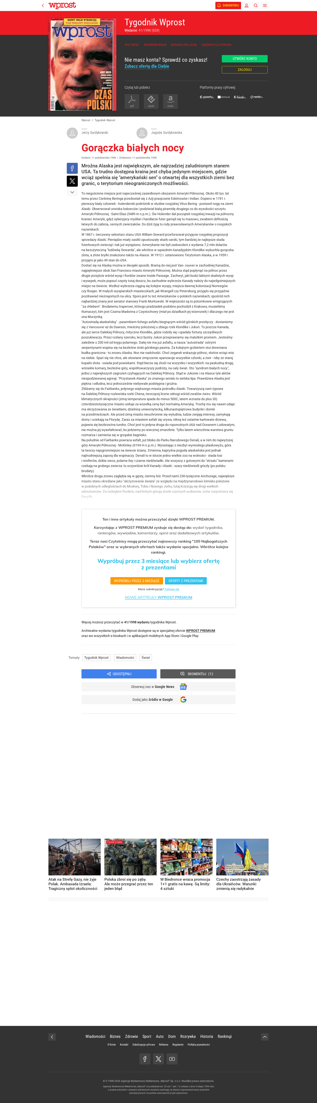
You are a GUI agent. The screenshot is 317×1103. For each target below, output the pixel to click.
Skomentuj (200, 674)
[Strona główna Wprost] (62, 5)
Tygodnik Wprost (155, 22)
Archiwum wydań (155, 45)
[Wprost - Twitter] (158, 1058)
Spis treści (132, 45)
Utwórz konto (245, 58)
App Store (172, 636)
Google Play (189, 636)
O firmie (112, 1044)
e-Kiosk (240, 97)
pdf (132, 106)
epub (151, 106)
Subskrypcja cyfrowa (216, 45)
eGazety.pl (207, 97)
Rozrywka (188, 1036)
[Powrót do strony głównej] (52, 1037)
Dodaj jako (152, 699)
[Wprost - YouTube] (172, 1058)
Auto (160, 1036)
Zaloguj (245, 69)
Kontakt (124, 1044)
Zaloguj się (171, 589)
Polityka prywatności (199, 1044)
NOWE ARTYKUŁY (158, 597)
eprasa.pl (223, 97)
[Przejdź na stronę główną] (43, 5)
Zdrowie (131, 1036)
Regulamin (177, 1044)
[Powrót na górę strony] (265, 1037)
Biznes (115, 1036)
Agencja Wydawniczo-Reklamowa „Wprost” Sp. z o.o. (151, 1081)
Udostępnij (122, 674)
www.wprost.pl (164, 1093)
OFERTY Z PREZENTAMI (186, 581)
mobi (170, 106)
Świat (146, 658)
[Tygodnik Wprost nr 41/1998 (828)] (82, 64)
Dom (172, 1036)
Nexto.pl (256, 97)
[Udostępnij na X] (72, 181)
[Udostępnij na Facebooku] (72, 168)
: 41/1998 (142, 30)
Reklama (163, 1044)
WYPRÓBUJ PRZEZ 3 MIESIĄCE (136, 581)
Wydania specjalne (184, 45)
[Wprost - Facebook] (144, 1058)
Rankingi (225, 1036)
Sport (147, 1036)
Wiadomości (125, 658)
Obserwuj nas (152, 686)
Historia (206, 1036)
